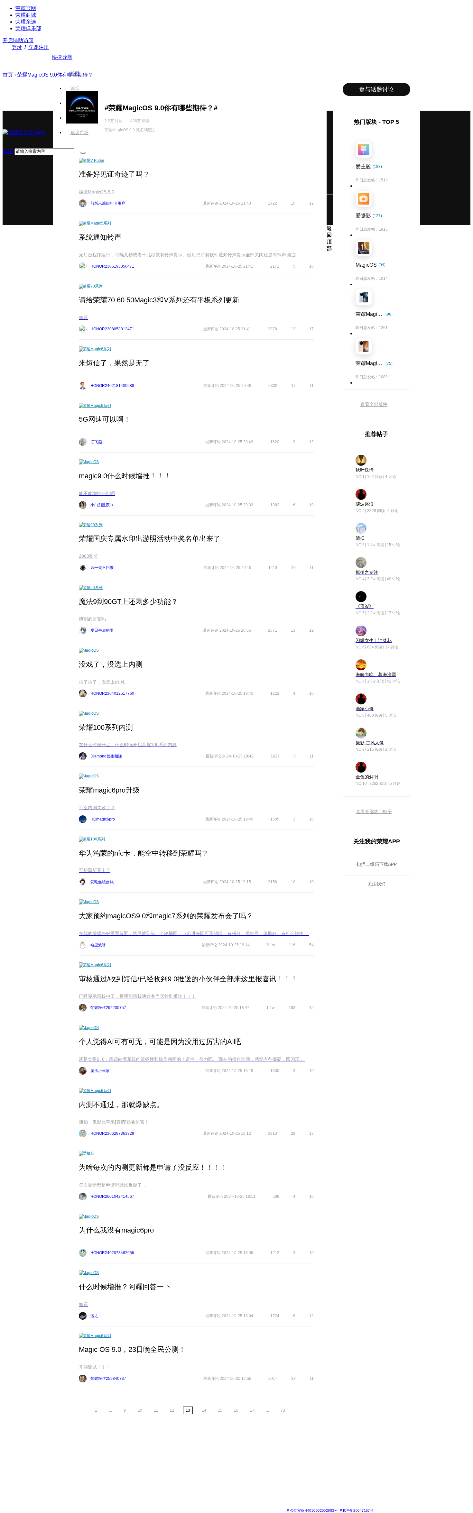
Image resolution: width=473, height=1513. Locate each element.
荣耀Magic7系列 (67, 1475)
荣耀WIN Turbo (159, 1460)
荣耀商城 (25, 15)
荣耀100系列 (94, 839)
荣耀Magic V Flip (67, 1499)
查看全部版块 (373, 404)
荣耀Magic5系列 (97, 223)
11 (156, 1410)
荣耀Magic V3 (65, 1483)
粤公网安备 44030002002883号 (312, 1510)
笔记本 (292, 1445)
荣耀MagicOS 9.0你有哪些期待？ (55, 75)
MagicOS (91, 462)
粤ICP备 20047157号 (356, 1510)
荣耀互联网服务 (346, 1445)
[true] (83, 153)
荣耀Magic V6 (65, 1445)
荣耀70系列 (93, 286)
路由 (290, 1483)
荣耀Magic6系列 (97, 349)
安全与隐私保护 (253, 1460)
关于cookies (197, 1505)
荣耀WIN (154, 1445)
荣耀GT (199, 1483)
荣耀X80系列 (204, 1452)
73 (283, 1410)
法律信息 (215, 1505)
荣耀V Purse (93, 160)
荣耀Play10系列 (207, 1468)
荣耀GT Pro (203, 1475)
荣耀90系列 (93, 525)
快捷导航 (62, 57)
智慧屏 (292, 1468)
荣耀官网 (25, 8)
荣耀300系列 (111, 1468)
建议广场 (79, 132)
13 (188, 1410)
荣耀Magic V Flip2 (69, 1468)
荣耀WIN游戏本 (159, 1468)
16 (236, 1410)
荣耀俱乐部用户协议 (118, 1505)
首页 (74, 73)
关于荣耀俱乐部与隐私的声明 (161, 1505)
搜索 (8, 151)
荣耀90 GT (109, 1491)
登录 (17, 47)
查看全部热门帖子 (374, 811)
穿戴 (290, 1460)
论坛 (74, 88)
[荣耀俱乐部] (24, 132)
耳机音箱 (294, 1475)
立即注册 (38, 47)
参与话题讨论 (376, 89)
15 (220, 1410)
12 (172, 1410)
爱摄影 (88, 1153)
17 (252, 1410)
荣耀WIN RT (157, 1452)
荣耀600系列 (111, 1445)
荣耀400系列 (111, 1460)
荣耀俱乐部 (28, 28)
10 (140, 1410)
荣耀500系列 (111, 1452)
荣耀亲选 (25, 21)
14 (204, 1410)
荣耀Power (202, 1460)
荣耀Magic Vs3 (66, 1491)
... (110, 1410)
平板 (290, 1452)
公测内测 (247, 1452)
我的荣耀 (247, 1468)
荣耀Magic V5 (65, 1460)
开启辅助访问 (18, 40)
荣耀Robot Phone (208, 1445)
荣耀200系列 (111, 1475)
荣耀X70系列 (204, 1499)
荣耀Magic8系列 (67, 1452)
